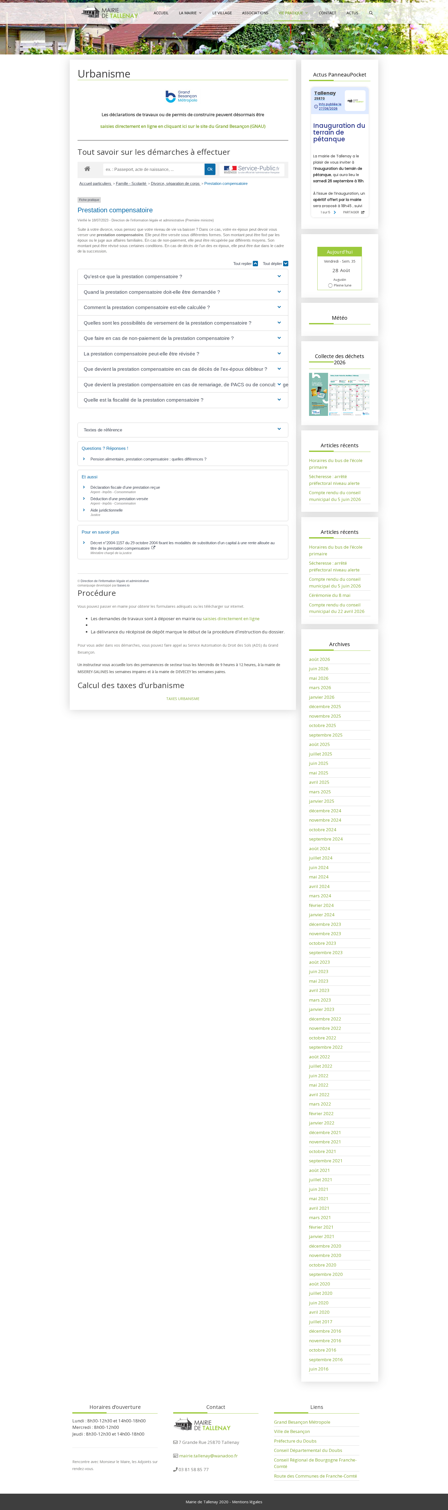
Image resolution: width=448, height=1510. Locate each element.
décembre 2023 (325, 924)
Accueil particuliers (95, 183)
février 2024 (321, 905)
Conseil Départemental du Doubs (308, 1450)
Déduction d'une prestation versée (119, 499)
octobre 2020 (322, 1265)
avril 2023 (319, 990)
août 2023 (319, 962)
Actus (352, 12)
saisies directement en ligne (231, 618)
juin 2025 (318, 763)
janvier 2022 (321, 1123)
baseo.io (123, 585)
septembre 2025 (326, 735)
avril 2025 (319, 782)
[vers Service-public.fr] (252, 170)
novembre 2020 (325, 1255)
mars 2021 (320, 1217)
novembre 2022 (325, 1028)
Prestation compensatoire (226, 183)
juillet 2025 (320, 754)
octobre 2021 (322, 1151)
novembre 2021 (325, 1142)
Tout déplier (273, 263)
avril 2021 (319, 1208)
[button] (183, 276)
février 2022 (321, 1113)
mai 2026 (318, 678)
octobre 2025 (322, 725)
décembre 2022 (325, 1019)
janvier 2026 (321, 697)
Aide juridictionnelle (106, 510)
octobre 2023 (322, 943)
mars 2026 (320, 687)
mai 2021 (318, 1198)
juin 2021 (318, 1189)
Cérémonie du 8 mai (330, 595)
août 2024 (319, 848)
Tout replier (243, 263)
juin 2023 (318, 971)
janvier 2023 (321, 1009)
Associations (255, 12)
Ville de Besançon (292, 1431)
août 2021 (319, 1170)
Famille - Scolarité (131, 183)
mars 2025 (320, 792)
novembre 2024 (325, 820)
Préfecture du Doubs (295, 1441)
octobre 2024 (322, 830)
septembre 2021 (326, 1161)
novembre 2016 (325, 1341)
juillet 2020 (320, 1293)
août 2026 (319, 659)
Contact (327, 12)
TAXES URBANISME (182, 698)
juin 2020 (318, 1303)
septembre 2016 (326, 1359)
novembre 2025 (325, 716)
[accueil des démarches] (87, 168)
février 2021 (321, 1227)
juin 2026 (318, 669)
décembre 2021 (325, 1132)
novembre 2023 (325, 933)
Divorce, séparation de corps (176, 183)
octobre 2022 (322, 1038)
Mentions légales (247, 1501)
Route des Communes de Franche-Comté (315, 1476)
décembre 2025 (325, 706)
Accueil (161, 12)
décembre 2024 (325, 811)
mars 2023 (320, 1000)
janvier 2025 (321, 801)
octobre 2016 (322, 1350)
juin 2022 (318, 1076)
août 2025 (319, 744)
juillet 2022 (320, 1066)
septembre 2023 (326, 952)
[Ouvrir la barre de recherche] (371, 12)
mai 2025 (318, 773)
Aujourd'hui (340, 252)
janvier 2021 (321, 1236)
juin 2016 (318, 1369)
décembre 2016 (325, 1331)
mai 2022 (318, 1085)
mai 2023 (318, 981)
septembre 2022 (326, 1047)
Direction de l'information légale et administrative (115, 581)
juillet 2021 (320, 1180)
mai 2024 (318, 877)
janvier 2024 (321, 915)
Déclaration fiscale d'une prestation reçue (125, 487)
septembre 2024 (326, 839)
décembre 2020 (325, 1246)
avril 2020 (319, 1312)
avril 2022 (319, 1094)
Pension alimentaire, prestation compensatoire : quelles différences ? (148, 459)
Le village (222, 12)
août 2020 (319, 1284)
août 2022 (319, 1057)
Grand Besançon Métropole (302, 1422)
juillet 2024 (320, 858)
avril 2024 (319, 886)
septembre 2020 (326, 1274)
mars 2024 (320, 896)
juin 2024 (318, 867)
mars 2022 (320, 1104)
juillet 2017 (320, 1322)
